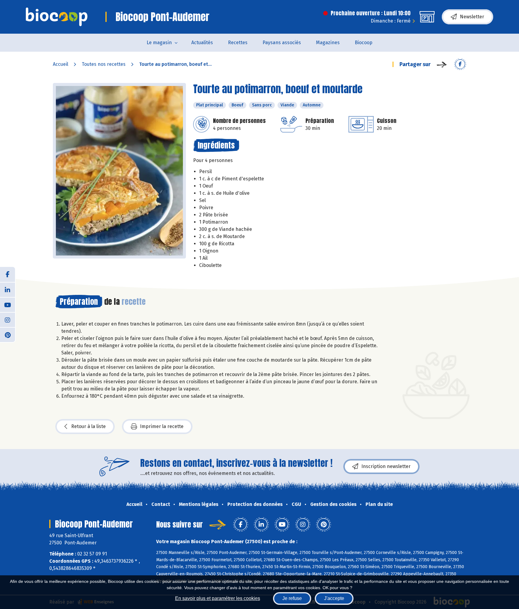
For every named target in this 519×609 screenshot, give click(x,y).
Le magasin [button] (159, 42)
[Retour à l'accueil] (56, 17)
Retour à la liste (88, 426)
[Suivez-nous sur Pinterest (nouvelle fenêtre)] (7, 334)
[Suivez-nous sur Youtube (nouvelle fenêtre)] (7, 304)
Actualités (202, 42)
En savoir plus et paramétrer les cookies (217, 598)
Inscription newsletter (386, 466)
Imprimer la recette (162, 426)
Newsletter (472, 17)
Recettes (237, 42)
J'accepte (334, 598)
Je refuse (292, 598)
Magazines (328, 42)
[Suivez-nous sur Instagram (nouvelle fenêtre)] (7, 319)
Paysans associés (282, 42)
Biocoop (363, 42)
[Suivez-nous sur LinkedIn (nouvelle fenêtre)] (7, 289)
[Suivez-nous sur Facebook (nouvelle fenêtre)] (7, 274)
